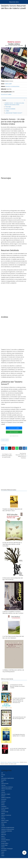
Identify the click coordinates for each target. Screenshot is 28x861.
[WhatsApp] (16, 448)
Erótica (2, 804)
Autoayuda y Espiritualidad (7, 778)
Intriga (2, 824)
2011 (2, 773)
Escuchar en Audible (6, 94)
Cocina (3, 790)
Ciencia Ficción (4, 783)
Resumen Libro (14, 2)
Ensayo (3, 803)
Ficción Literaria (4, 808)
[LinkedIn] (24, 448)
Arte (2, 776)
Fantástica (3, 806)
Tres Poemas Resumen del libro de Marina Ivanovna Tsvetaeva (21, 456)
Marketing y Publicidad (6, 831)
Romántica (3, 850)
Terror (2, 854)
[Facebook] (2, 448)
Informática (4, 822)
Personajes (8, 106)
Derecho (3, 796)
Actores (3, 774)
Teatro (2, 852)
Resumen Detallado (10, 109)
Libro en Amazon (14, 432)
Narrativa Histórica (5, 839)
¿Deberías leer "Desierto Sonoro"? (13, 113)
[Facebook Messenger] (6, 448)
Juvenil (2, 825)
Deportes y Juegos (5, 794)
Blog (2, 781)
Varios (2, 855)
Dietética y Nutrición (5, 797)
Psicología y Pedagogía (7, 848)
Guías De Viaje (4, 811)
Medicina (3, 832)
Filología (3, 810)
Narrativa (3, 838)
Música (3, 836)
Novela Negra (4, 845)
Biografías (3, 780)
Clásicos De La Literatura (7, 787)
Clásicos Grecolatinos (6, 788)
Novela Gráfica (4, 843)
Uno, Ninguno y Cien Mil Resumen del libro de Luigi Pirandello (7, 455)
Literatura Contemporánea (12, 86)
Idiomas (3, 818)
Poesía (3, 847)
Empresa (3, 801)
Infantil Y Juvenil (4, 820)
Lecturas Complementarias (7, 827)
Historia (3, 813)
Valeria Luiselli (8, 83)
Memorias (3, 834)
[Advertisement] (14, 24)
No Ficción (3, 841)
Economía (3, 799)
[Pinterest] (13, 448)
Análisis (7, 111)
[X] (9, 448)
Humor (2, 817)
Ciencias (3, 785)
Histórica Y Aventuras (6, 815)
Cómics (3, 792)
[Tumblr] (20, 448)
